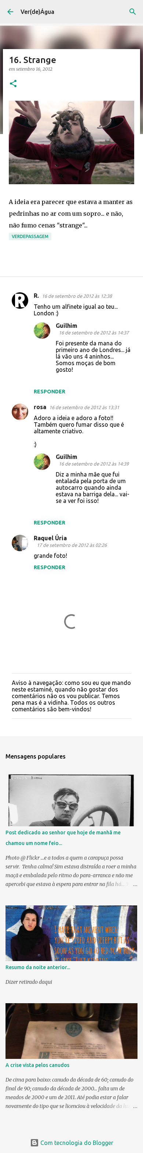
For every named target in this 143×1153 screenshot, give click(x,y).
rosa (40, 407)
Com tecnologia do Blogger (76, 1142)
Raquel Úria (50, 538)
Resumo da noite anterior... (38, 967)
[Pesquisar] (132, 12)
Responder (49, 391)
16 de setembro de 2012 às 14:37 (94, 332)
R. (36, 295)
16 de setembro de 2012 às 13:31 (84, 407)
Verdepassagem (30, 236)
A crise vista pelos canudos (37, 1065)
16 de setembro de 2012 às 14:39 (94, 463)
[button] (13, 84)
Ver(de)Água (37, 11)
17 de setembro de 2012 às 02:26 (72, 545)
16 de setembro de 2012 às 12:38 (77, 296)
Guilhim (66, 325)
